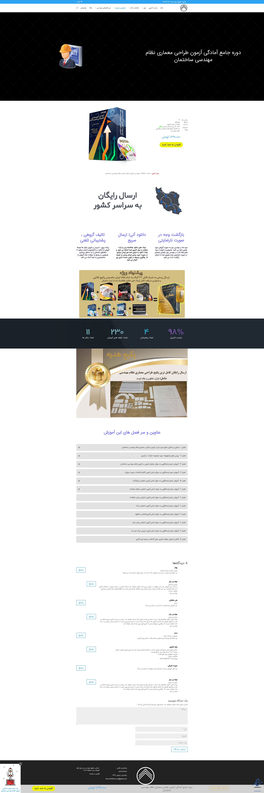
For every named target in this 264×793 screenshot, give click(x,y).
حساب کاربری (153, 8)
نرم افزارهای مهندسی (104, 8)
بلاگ (90, 8)
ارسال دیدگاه (179, 749)
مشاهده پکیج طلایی (219, 788)
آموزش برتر (96, 770)
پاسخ (81, 570)
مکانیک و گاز (135, 8)
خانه (161, 8)
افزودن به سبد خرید (43, 788)
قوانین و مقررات (94, 773)
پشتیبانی (83, 8)
